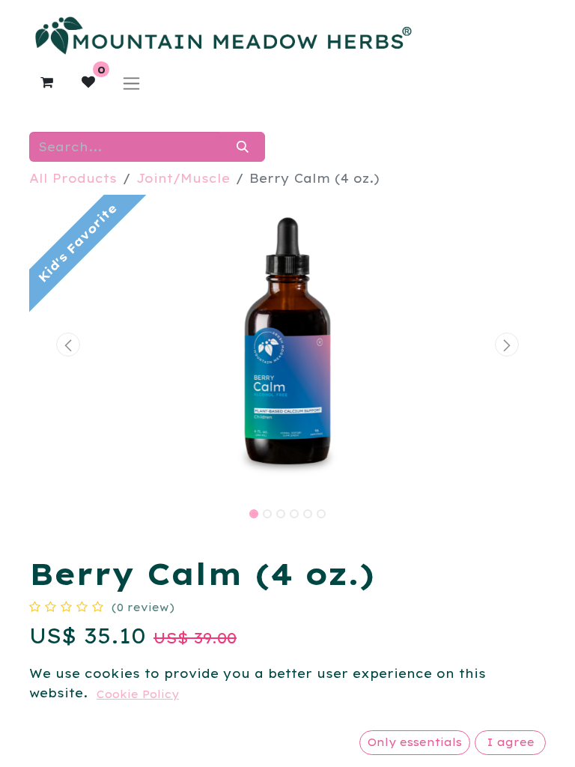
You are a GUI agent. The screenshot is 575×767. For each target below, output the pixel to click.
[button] (68, 345)
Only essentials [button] (415, 742)
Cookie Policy (138, 694)
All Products (73, 178)
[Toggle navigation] (131, 83)
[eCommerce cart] (46, 82)
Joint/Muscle (183, 178)
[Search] (242, 147)
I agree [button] (511, 742)
